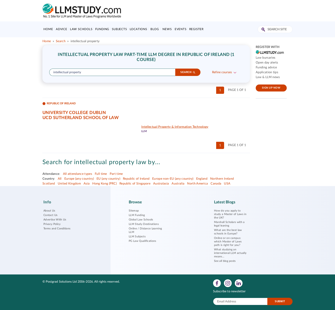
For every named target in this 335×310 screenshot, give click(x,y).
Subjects (119, 29)
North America (197, 183)
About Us (49, 210)
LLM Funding (137, 215)
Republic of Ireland (136, 178)
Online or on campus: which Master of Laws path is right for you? (228, 241)
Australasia (161, 183)
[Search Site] (264, 30)
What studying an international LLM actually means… (230, 253)
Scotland (48, 183)
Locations (138, 29)
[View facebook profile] (217, 283)
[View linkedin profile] (239, 283)
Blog (154, 29)
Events (180, 29)
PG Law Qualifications (142, 241)
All (60, 178)
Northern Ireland (222, 178)
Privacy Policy (51, 224)
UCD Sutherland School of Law (80, 118)
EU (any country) (108, 178)
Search (61, 41)
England (201, 178)
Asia (87, 183)
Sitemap (134, 210)
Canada (216, 183)
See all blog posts (225, 261)
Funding (102, 29)
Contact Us (50, 215)
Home (48, 29)
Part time (116, 173)
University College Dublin (74, 113)
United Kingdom (69, 183)
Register (196, 29)
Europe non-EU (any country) (172, 178)
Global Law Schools (141, 219)
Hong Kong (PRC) (104, 183)
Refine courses (222, 72)
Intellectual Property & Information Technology (174, 126)
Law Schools (81, 29)
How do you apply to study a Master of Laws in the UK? (230, 214)
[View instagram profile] (228, 283)
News (167, 29)
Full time (101, 173)
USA (227, 183)
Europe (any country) (79, 178)
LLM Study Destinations (144, 224)
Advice (61, 29)
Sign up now (271, 88)
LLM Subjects (137, 236)
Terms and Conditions (56, 228)
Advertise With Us (54, 219)
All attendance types (77, 173)
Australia (178, 183)
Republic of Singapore (134, 183)
